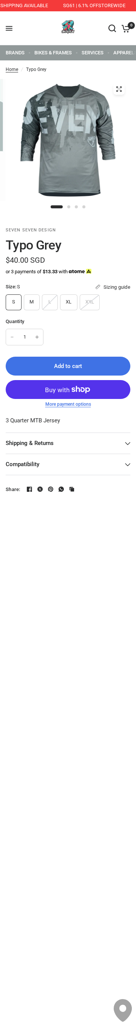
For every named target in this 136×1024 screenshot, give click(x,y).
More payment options (68, 404)
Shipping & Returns (30, 443)
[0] (124, 28)
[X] (40, 489)
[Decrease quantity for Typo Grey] (12, 337)
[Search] (112, 28)
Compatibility (22, 464)
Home (12, 69)
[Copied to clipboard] (71, 489)
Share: (13, 489)
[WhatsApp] (61, 489)
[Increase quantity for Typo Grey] (37, 337)
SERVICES (93, 52)
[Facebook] (29, 489)
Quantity (15, 321)
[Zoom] (119, 89)
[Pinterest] (50, 489)
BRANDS (15, 52)
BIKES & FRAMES (53, 52)
